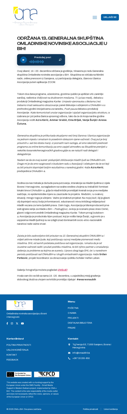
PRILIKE (72, 328)
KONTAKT (12, 355)
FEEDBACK (12, 360)
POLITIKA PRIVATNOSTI (19, 345)
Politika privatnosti (90, 409)
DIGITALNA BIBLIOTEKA (80, 323)
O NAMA (72, 313)
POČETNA (73, 308)
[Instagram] (12, 323)
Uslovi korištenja (111, 409)
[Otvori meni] (94, 17)
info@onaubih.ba (81, 353)
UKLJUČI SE (109, 17)
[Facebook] (7, 323)
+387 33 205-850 (81, 358)
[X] (17, 323)
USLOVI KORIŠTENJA (17, 350)
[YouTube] (22, 323)
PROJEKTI (73, 318)
